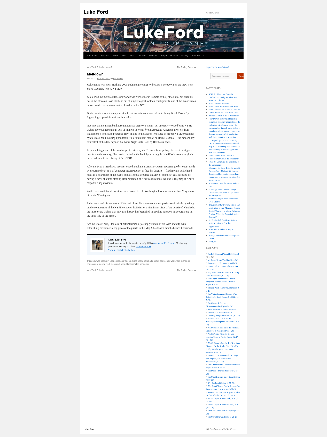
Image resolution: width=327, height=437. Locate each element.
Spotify (184, 55)
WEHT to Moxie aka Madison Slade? (224, 106)
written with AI (143, 246)
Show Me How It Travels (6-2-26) (222, 309)
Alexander (92, 55)
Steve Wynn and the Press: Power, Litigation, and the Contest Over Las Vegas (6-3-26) (220, 281)
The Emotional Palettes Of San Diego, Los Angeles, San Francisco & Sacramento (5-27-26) (222, 358)
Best (124, 55)
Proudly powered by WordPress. (222, 429)
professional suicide (96, 263)
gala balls (148, 260)
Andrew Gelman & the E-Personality (224, 115)
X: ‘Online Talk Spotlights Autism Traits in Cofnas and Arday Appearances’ (223, 223)
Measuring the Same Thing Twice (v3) (224, 167)
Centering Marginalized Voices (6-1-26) (224, 315)
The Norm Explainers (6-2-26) (220, 312)
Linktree (141, 55)
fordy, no (212, 241)
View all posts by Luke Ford (123, 249)
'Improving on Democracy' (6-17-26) (222, 263)
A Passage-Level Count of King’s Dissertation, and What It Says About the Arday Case (224, 192)
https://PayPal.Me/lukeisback (217, 67)
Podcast (153, 55)
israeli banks (160, 260)
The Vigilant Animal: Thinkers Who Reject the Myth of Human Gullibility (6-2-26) (222, 296)
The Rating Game (186, 67)
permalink (144, 263)
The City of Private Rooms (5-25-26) (223, 416)
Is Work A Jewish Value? (99, 67)
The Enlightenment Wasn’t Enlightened (223, 253)
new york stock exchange (178, 260)
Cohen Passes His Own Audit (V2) (223, 112)
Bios (132, 55)
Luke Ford (95, 11)
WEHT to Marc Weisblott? (219, 103)
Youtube (196, 55)
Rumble (174, 55)
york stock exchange (115, 263)
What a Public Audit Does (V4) (221, 155)
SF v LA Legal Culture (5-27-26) (221, 383)
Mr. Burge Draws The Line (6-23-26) (223, 260)
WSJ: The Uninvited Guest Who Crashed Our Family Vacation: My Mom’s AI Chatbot (223, 97)
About (115, 55)
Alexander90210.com (163, 243)
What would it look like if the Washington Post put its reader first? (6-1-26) (223, 321)
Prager (163, 55)
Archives (104, 55)
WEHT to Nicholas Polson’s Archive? (224, 109)
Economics (115, 260)
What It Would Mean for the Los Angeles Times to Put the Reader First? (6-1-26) (222, 336)
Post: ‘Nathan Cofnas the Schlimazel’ (224, 158)
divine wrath (137, 260)
